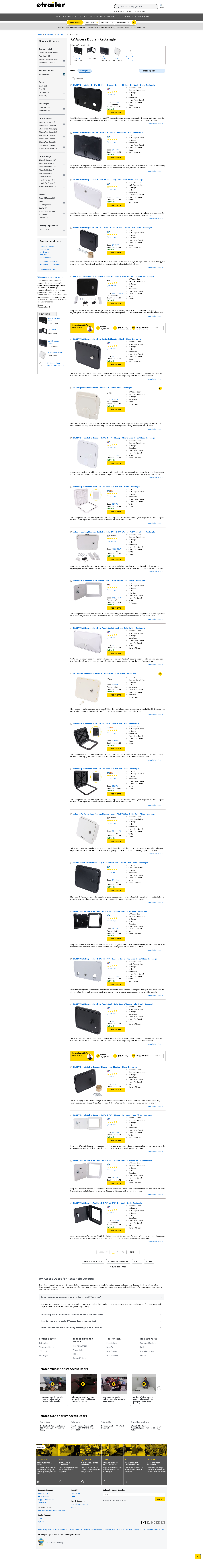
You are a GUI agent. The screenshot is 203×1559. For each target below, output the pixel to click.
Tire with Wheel (80, 1346)
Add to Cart (116, 112)
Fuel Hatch (91, 57)
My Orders (140, 12)
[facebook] (148, 1523)
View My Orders (44, 1493)
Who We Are (75, 1493)
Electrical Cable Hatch (78, 58)
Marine (119, 17)
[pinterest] (153, 1523)
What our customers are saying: (50, 277)
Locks (142, 1347)
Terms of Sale (139, 1530)
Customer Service (123, 12)
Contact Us (44, 249)
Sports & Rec (70, 17)
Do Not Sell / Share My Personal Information (98, 1530)
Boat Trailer (111, 1351)
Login (40, 1518)
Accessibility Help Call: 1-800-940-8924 (52, 1530)
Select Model (121, 22)
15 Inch (76, 1354)
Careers (74, 1496)
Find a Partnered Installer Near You (51, 1510)
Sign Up (41, 1521)
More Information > (155, 124)
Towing (57, 17)
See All (158, 328)
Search (73, 1507)
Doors (143, 1355)
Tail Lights (43, 1343)
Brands (129, 17)
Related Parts (148, 1338)
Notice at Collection (124, 1530)
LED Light (43, 1351)
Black (150, 1261)
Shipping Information (46, 1499)
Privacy (105, 1500)
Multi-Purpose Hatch (104, 58)
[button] (159, 1388)
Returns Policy (43, 1496)
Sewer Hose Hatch (117, 58)
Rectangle (83, 71)
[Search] (118, 7)
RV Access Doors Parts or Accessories (131, 59)
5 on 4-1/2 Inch (79, 1358)
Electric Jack (111, 1343)
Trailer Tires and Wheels (83, 1340)
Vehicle (94, 17)
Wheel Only (78, 1350)
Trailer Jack (113, 1338)
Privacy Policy (45, 257)
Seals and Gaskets (148, 1343)
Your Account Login (48, 269)
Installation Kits (147, 1351)
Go (134, 22)
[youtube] (163, 1523)
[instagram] (158, 1523)
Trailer (84, 17)
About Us (43, 255)
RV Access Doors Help (49, 261)
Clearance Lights (46, 1347)
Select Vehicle (74, 22)
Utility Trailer (112, 1355)
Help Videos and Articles (80, 1504)
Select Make (105, 22)
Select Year (90, 22)
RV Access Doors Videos (50, 264)
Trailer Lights (47, 1338)
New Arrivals (142, 17)
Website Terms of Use (155, 1530)
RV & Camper (107, 17)
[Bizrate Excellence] (41, 1542)
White (138, 1261)
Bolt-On (109, 1347)
